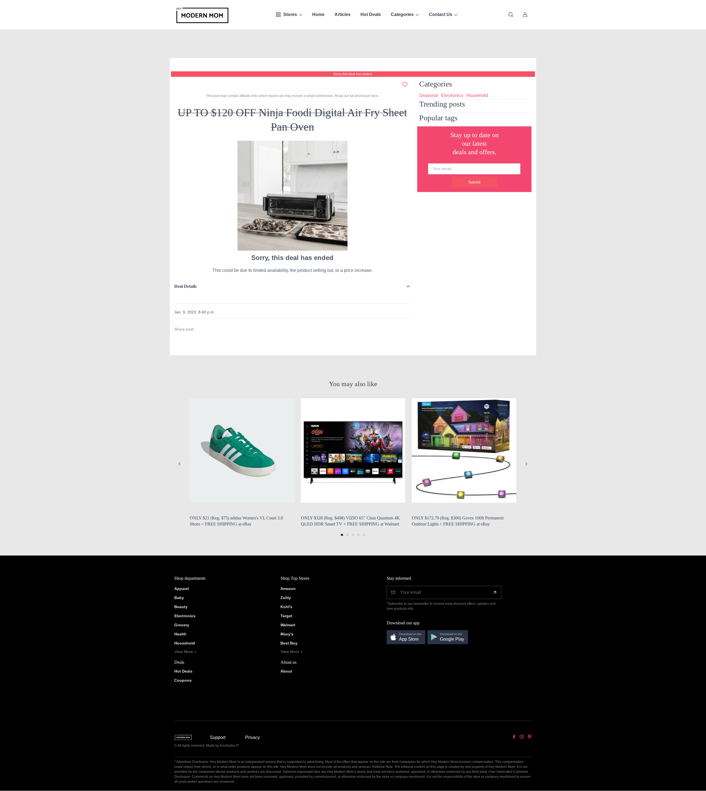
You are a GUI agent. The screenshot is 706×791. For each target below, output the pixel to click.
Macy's (286, 634)
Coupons (183, 680)
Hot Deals (370, 14)
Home (318, 14)
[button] (342, 535)
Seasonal (428, 95)
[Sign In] (525, 14)
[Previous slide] (179, 463)
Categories (402, 14)
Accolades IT (229, 745)
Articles (343, 14)
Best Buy (289, 643)
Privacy (252, 737)
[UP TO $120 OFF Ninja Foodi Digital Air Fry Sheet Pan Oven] (292, 195)
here (374, 96)
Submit (474, 182)
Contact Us (440, 14)
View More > (185, 651)
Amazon (288, 588)
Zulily (285, 597)
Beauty (181, 607)
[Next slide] (526, 463)
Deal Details (185, 286)
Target (286, 616)
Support (217, 737)
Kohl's (286, 607)
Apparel (181, 588)
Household (477, 95)
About (286, 671)
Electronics (452, 95)
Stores (290, 14)
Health (180, 634)
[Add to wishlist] (404, 84)
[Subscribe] (494, 592)
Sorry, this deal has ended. (353, 74)
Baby (179, 597)
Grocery (181, 625)
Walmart (287, 625)
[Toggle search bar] (510, 14)
